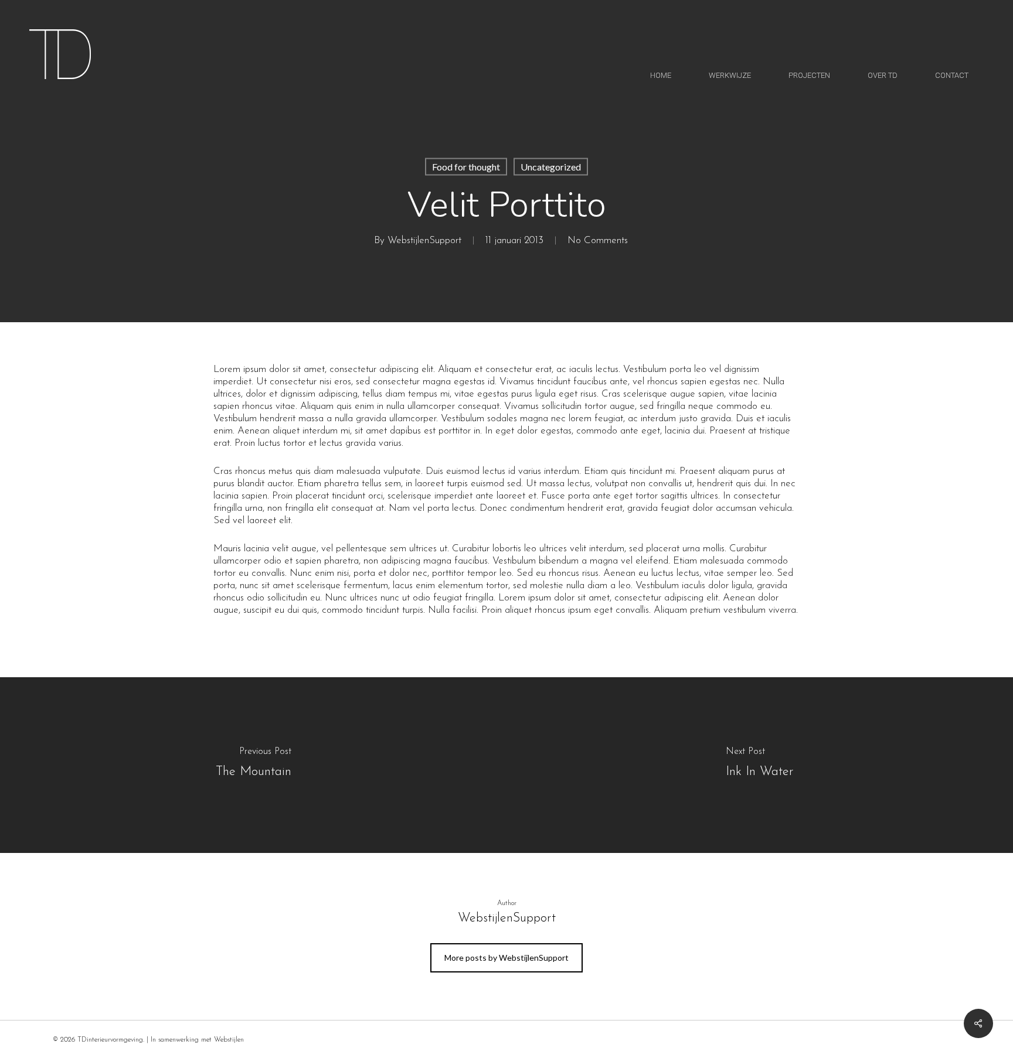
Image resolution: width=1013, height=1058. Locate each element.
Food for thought (466, 166)
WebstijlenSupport (424, 240)
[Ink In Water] (759, 765)
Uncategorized (551, 166)
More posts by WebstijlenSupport (506, 958)
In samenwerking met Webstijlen (197, 1039)
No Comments (597, 240)
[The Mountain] (253, 765)
